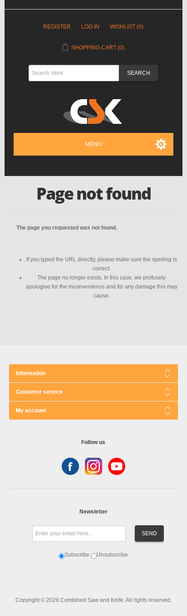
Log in (90, 27)
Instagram (93, 466)
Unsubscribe (112, 555)
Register (57, 27)
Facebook (70, 466)
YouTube (116, 466)
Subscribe (76, 555)
